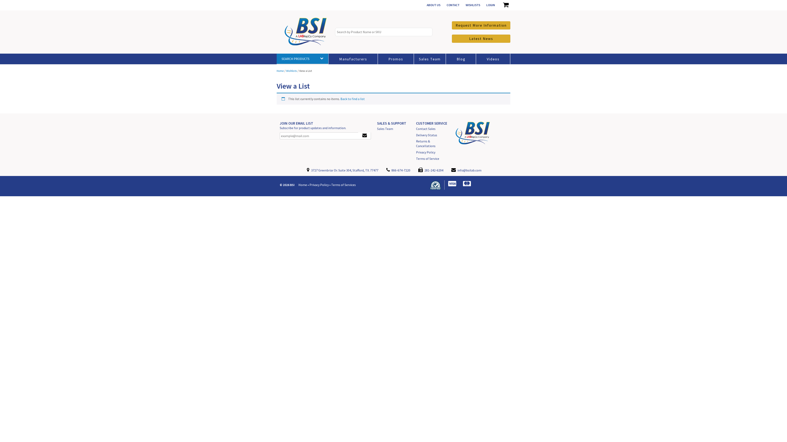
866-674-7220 (400, 170)
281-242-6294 (433, 170)
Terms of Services (343, 185)
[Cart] (505, 5)
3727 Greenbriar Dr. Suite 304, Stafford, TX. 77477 (344, 170)
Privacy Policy (425, 152)
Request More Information (481, 25)
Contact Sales (426, 129)
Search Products (295, 59)
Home (302, 185)
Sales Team (385, 129)
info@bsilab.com (469, 170)
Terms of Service (427, 159)
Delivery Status (426, 135)
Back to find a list (352, 99)
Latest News (481, 38)
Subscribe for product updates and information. (313, 128)
